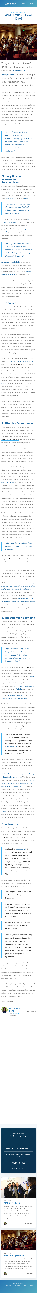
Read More (30, 1011)
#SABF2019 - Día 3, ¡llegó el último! (18, 1148)
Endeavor (6, 837)
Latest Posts (8, 1285)
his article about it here (16, 364)
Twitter (25, 1285)
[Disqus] (18, 1044)
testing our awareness (27, 667)
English (32, 3)
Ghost (31, 1285)
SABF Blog (16, 1283)
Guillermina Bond (14, 1009)
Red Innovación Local (16, 559)
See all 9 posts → (18, 1169)
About (24, 3)
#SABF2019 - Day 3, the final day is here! (18, 1156)
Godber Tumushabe (17, 467)
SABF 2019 (23, 12)
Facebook (17, 1285)
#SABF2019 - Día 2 (18, 1163)
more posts (17, 1013)
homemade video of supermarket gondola (14, 726)
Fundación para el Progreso (10, 439)
